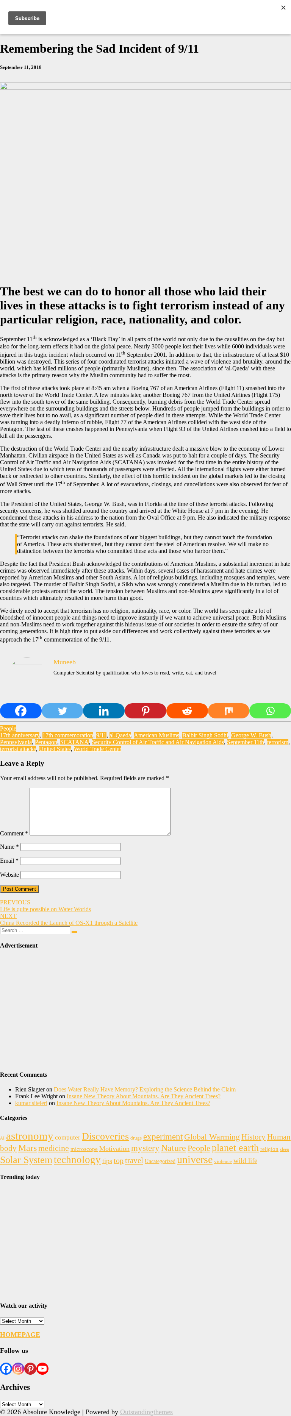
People (8, 728)
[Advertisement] (145, 1010)
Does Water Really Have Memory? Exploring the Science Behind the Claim (145, 1089)
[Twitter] (62, 710)
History (253, 1136)
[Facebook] (21, 710)
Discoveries (105, 1136)
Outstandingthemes (146, 1412)
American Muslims (156, 735)
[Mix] (229, 710)
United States (55, 749)
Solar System (26, 1159)
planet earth (235, 1147)
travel (134, 1160)
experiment (163, 1136)
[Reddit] (187, 710)
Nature (173, 1148)
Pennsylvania (16, 742)
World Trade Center (97, 749)
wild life (245, 1161)
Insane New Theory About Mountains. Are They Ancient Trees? (144, 1096)
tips (107, 1161)
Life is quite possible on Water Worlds (45, 905)
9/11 (101, 735)
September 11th (245, 742)
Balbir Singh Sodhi (205, 735)
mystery (145, 1148)
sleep (284, 1149)
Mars (27, 1148)
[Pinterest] (145, 710)
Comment (14, 833)
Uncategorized (160, 1161)
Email (9, 860)
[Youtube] (42, 1369)
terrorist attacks (18, 749)
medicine (53, 1148)
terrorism (277, 742)
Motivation (114, 1148)
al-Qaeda (120, 735)
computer (67, 1137)
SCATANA (74, 742)
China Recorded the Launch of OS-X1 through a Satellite (69, 919)
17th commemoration (67, 735)
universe (195, 1159)
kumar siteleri (31, 1103)
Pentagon (46, 742)
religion (269, 1149)
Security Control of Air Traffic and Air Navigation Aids (158, 742)
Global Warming (212, 1136)
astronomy (29, 1136)
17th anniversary (19, 735)
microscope (84, 1149)
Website (9, 874)
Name (9, 846)
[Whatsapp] (270, 710)
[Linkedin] (104, 710)
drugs (136, 1138)
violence (223, 1161)
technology (77, 1159)
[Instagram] (18, 1369)
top (119, 1161)
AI (2, 1138)
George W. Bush (251, 735)
